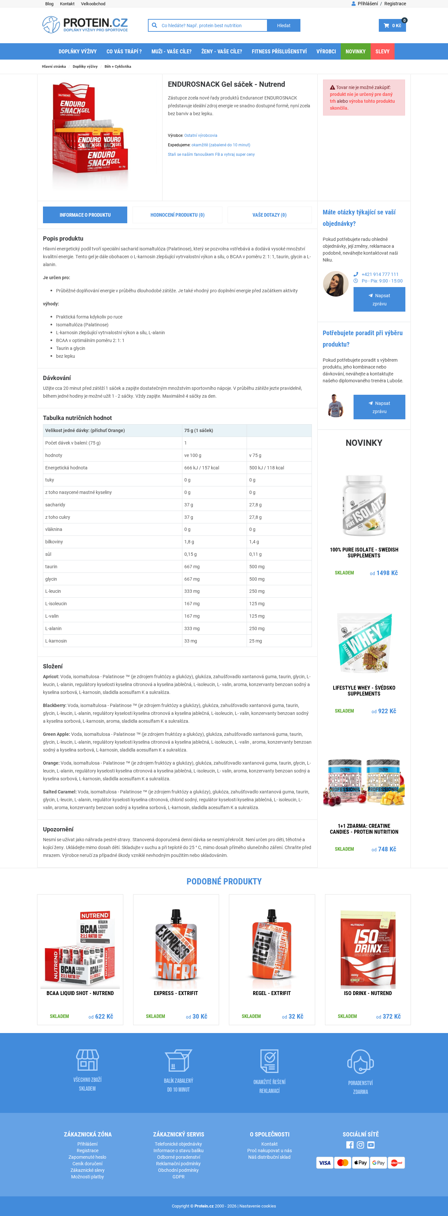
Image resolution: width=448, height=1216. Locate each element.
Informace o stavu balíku (178, 1150)
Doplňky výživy (78, 51)
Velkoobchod (93, 4)
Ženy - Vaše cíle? (221, 51)
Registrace (395, 3)
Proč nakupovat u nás (269, 1150)
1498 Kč (387, 572)
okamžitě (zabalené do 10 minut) (221, 144)
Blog (49, 4)
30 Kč (200, 1016)
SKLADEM (344, 572)
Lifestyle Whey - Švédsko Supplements (364, 690)
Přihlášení (367, 3)
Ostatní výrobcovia (200, 135)
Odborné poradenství (178, 1157)
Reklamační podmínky (178, 1163)
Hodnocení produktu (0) (178, 214)
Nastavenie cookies (257, 1206)
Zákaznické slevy (88, 1170)
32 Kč (296, 1016)
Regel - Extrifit (272, 992)
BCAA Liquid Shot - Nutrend (80, 992)
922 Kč (387, 710)
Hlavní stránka (54, 66)
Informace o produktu (85, 214)
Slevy (383, 51)
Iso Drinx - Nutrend (368, 992)
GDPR (179, 1176)
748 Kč (387, 848)
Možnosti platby (87, 1176)
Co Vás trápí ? (124, 51)
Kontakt (67, 4)
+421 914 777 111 (380, 274)
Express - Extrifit (176, 992)
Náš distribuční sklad (269, 1157)
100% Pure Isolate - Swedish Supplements (364, 552)
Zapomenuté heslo (87, 1157)
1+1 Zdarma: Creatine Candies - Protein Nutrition (364, 828)
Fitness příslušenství (279, 51)
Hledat (284, 25)
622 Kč (104, 1016)
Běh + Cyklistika (118, 66)
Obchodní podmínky (178, 1170)
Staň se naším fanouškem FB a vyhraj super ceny (211, 154)
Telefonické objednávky (178, 1144)
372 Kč (392, 1016)
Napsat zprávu (382, 299)
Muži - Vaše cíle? (172, 51)
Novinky (356, 51)
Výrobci (326, 51)
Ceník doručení (87, 1163)
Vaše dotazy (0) (270, 214)
